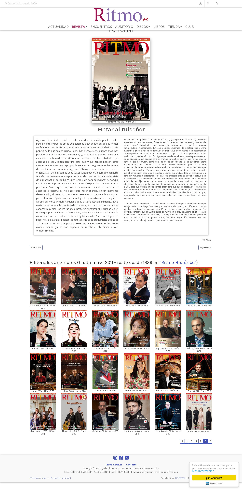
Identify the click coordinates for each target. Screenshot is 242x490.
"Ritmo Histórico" (178, 262)
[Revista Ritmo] (121, 15)
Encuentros (101, 26)
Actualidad (58, 26)
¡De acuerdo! (214, 478)
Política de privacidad (61, 478)
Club (189, 26)
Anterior (37, 247)
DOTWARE (180, 478)
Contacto (131, 464)
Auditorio (124, 26)
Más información (203, 471)
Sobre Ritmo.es (114, 464)
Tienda (175, 26)
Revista (80, 26)
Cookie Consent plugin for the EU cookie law (214, 483)
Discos (143, 26)
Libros (159, 26)
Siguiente (204, 247)
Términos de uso (38, 478)
